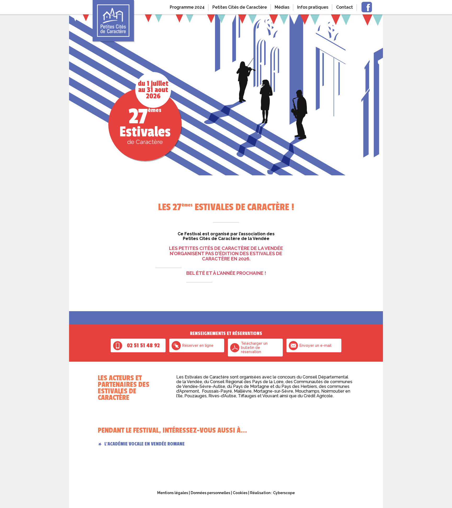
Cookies (240, 493)
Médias (282, 7)
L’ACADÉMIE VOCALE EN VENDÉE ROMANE (144, 444)
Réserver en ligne (197, 345)
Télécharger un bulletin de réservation (254, 347)
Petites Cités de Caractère (239, 7)
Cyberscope (284, 493)
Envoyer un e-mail (315, 345)
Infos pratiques (312, 7)
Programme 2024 (187, 7)
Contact (344, 7)
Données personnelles (210, 493)
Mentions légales (172, 493)
